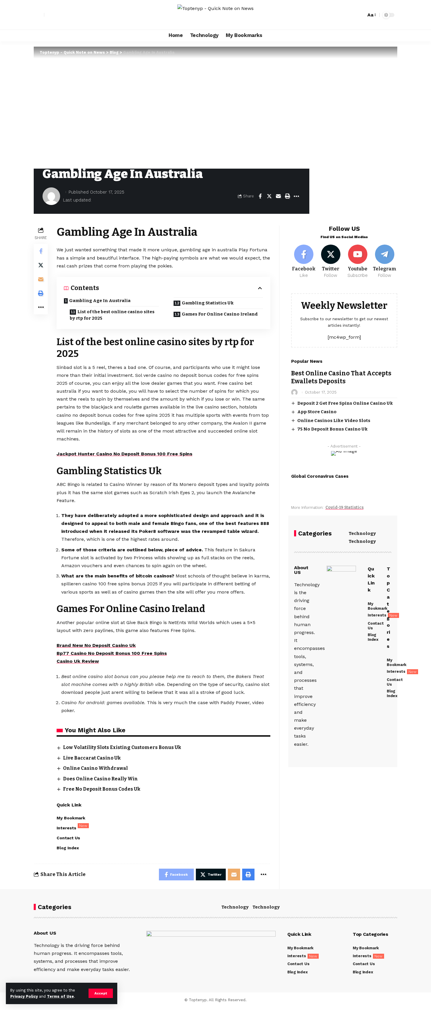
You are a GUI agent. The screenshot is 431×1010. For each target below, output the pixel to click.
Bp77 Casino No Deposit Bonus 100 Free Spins (112, 653)
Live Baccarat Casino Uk (92, 758)
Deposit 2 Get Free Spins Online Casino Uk (345, 403)
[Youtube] (357, 262)
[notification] (351, 15)
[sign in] (39, 15)
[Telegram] (384, 262)
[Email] (278, 196)
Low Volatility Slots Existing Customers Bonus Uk (122, 747)
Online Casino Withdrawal (95, 768)
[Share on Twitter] (269, 196)
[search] (360, 15)
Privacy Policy (24, 996)
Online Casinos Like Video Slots (333, 420)
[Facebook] (304, 262)
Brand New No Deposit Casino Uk (96, 645)
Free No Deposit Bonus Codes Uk (101, 789)
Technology (362, 533)
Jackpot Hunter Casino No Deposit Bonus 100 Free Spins (124, 454)
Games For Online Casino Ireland (220, 314)
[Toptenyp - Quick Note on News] (215, 14)
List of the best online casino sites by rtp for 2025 (112, 315)
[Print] (287, 196)
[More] (296, 196)
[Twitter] (331, 262)
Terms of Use (60, 996)
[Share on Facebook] (260, 196)
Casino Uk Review (78, 661)
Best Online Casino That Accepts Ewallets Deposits (341, 377)
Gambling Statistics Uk (208, 303)
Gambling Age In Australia (99, 300)
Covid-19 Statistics (344, 507)
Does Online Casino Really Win (100, 779)
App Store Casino (317, 411)
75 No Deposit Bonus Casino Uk (332, 429)
